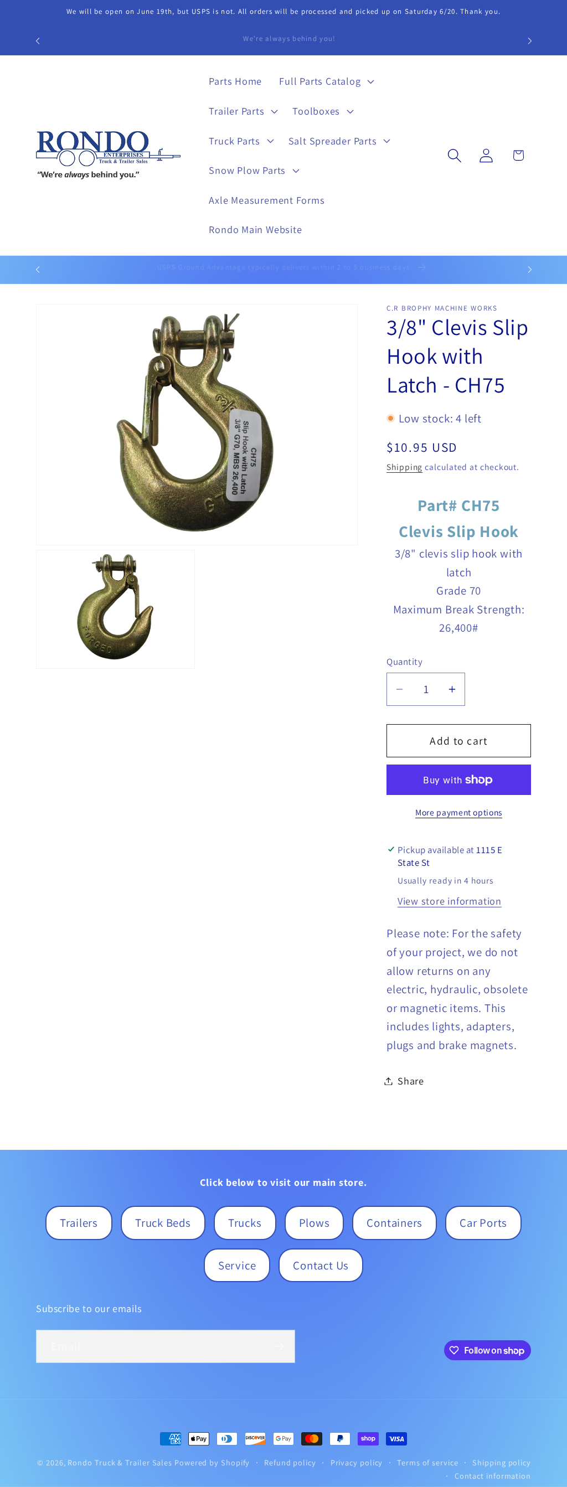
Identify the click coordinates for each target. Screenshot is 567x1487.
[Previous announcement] (37, 40)
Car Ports (483, 1222)
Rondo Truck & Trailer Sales (120, 1462)
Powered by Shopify (212, 1462)
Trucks (245, 1222)
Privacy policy (357, 1462)
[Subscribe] (279, 1347)
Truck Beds (163, 1222)
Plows (314, 1222)
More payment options (458, 812)
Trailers (79, 1222)
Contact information (493, 1475)
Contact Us (321, 1265)
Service (237, 1265)
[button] (325, 81)
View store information (450, 900)
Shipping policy (501, 1462)
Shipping (404, 466)
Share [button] (411, 1080)
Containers (394, 1222)
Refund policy (290, 1462)
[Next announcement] (530, 40)
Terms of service (427, 1462)
